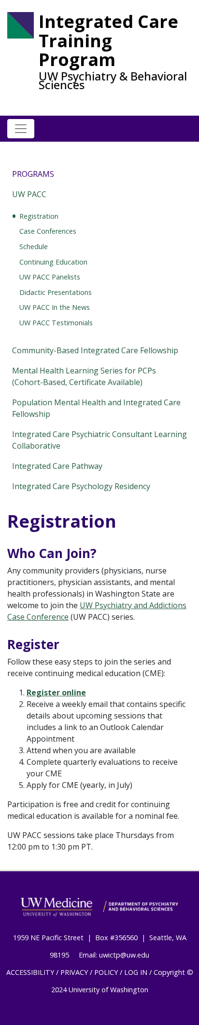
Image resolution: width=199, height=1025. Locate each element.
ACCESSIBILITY (30, 972)
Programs (33, 174)
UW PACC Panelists (49, 276)
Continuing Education (53, 261)
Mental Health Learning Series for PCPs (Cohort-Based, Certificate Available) (84, 376)
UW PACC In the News (54, 307)
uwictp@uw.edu (124, 954)
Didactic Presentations (55, 292)
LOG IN (135, 972)
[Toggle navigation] (20, 128)
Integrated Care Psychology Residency (81, 486)
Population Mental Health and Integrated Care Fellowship (96, 408)
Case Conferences (47, 231)
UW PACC (29, 194)
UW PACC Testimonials (56, 322)
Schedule (33, 246)
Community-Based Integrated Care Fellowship (95, 350)
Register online (56, 692)
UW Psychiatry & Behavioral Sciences (113, 80)
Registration (38, 216)
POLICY (106, 972)
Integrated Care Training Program (108, 40)
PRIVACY (74, 972)
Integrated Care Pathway (57, 466)
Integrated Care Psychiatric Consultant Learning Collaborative (99, 440)
